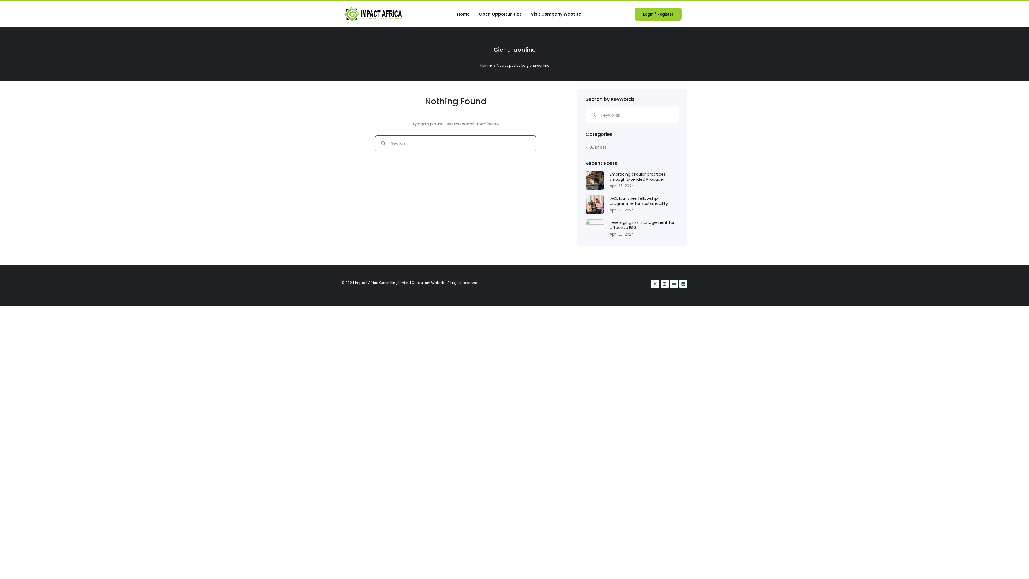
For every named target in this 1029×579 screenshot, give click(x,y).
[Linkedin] (683, 284)
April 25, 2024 (622, 186)
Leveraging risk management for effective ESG (642, 225)
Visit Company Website (556, 14)
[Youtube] (674, 284)
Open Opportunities (500, 14)
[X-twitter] (655, 284)
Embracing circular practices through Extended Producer (638, 176)
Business (598, 147)
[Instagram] (665, 284)
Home (463, 14)
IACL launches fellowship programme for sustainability (639, 200)
